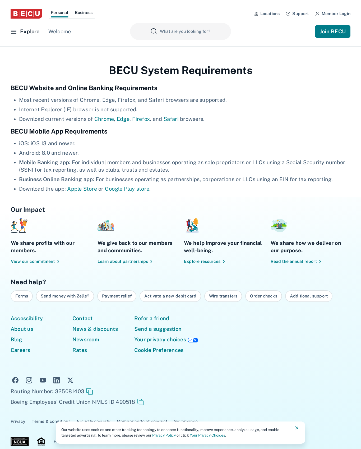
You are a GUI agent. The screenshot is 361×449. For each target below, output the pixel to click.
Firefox (141, 119)
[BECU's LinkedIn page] (56, 379)
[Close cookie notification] (296, 428)
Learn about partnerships (123, 261)
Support (300, 13)
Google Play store (127, 189)
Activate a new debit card (170, 296)
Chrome (104, 119)
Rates (79, 350)
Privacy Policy (164, 435)
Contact (82, 318)
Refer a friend (151, 318)
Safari (171, 119)
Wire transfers (223, 296)
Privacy (18, 421)
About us (22, 329)
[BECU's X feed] (70, 379)
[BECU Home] (26, 14)
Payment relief (117, 296)
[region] (180, 296)
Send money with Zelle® (65, 296)
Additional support (309, 296)
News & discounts (95, 329)
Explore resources (202, 261)
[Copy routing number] (89, 391)
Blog (16, 339)
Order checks (263, 296)
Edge (123, 119)
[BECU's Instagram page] (29, 379)
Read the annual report (294, 261)
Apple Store (82, 189)
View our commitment (33, 261)
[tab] (60, 13)
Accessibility (27, 318)
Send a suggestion (158, 329)
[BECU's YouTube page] (43, 379)
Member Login (336, 13)
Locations (270, 13)
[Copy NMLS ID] (140, 402)
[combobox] (180, 31)
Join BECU (333, 31)
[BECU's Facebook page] (15, 379)
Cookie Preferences (158, 350)
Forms (21, 296)
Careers (20, 350)
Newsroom (85, 339)
